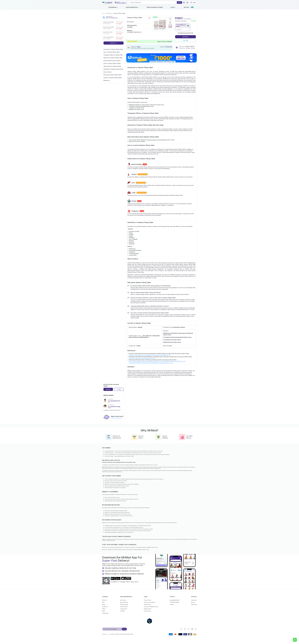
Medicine (109, 13)
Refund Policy (147, 604)
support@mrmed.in (174, 600)
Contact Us (105, 606)
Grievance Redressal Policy (151, 606)
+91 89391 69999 (174, 602)
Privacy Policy (147, 600)
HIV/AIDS (122, 611)
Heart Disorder (124, 606)
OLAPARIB (129, 27)
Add (184, 40)
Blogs (103, 604)
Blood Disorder (124, 602)
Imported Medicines (132, 7)
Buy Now (185, 36)
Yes (109, 389)
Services (186, 7)
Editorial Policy (147, 608)
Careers (172, 604)
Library (173, 7)
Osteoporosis (123, 608)
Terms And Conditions (149, 602)
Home (103, 13)
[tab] (170, 18)
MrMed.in (107, 634)
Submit (124, 629)
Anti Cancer (123, 600)
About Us (104, 600)
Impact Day (194, 604)
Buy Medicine (113, 7)
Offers (103, 608)
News (103, 611)
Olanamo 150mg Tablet (119, 13)
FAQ (103, 602)
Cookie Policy (147, 611)
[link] (103, 13)
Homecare (194, 600)
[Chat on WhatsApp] (295, 640)
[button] (183, 2)
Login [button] (194, 2)
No (120, 389)
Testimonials (105, 613)
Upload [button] (179, 2)
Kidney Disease (124, 604)
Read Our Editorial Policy (116, 418)
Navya (192, 602)
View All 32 (112, 43)
